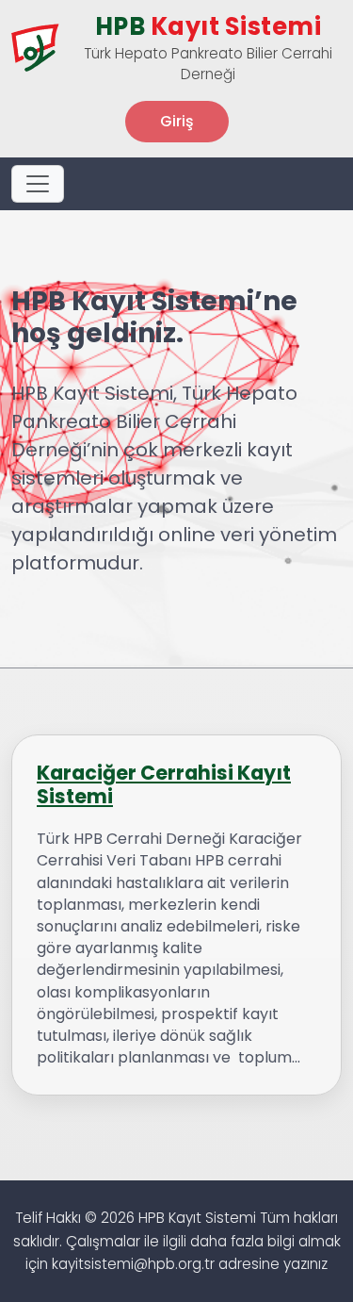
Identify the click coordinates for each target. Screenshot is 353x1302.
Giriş (177, 121)
